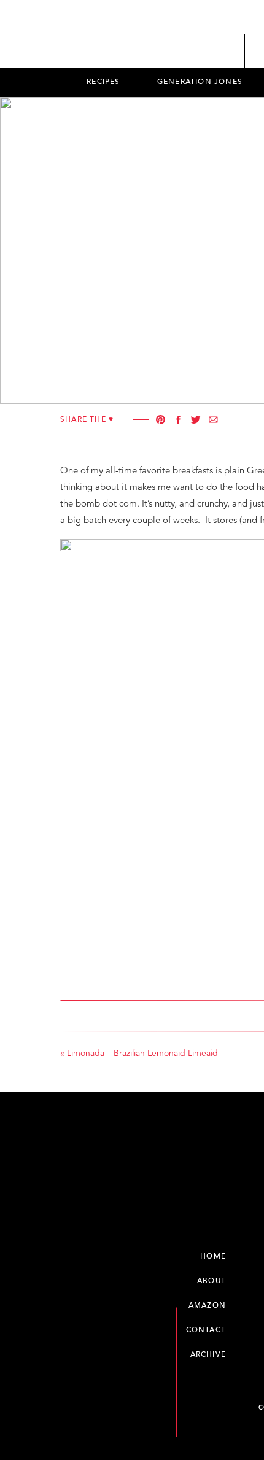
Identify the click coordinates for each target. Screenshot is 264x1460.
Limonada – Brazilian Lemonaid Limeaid (142, 1053)
